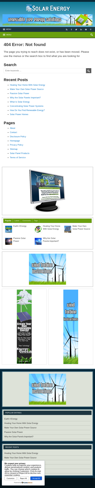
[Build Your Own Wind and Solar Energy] (47, 191)
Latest (17, 221)
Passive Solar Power (19, 93)
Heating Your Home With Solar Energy (27, 85)
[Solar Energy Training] (48, 4)
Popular (8, 221)
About (12, 128)
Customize (10, 478)
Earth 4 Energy (19, 226)
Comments (27, 221)
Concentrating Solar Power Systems (26, 106)
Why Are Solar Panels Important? (25, 97)
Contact (13, 132)
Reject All (23, 478)
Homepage (15, 140)
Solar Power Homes (19, 114)
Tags (36, 221)
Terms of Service (18, 157)
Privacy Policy (16, 145)
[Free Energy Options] (47, 269)
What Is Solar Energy (20, 102)
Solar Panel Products (19, 153)
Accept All (36, 478)
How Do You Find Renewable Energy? (27, 110)
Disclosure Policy (18, 136)
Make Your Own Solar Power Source (27, 89)
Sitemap (13, 149)
